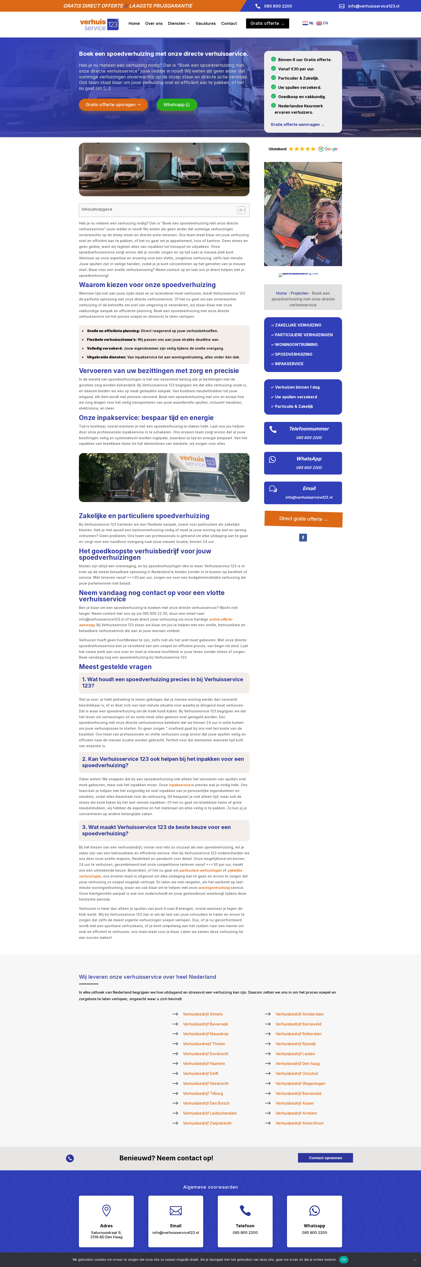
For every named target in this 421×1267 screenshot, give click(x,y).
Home (134, 23)
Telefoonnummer (309, 429)
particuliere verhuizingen (200, 870)
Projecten (299, 293)
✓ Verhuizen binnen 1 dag (295, 387)
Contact (229, 23)
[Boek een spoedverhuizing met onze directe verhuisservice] (303, 265)
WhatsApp (308, 459)
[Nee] (414, 1259)
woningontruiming (214, 887)
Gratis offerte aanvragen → (298, 124)
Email (309, 488)
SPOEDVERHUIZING (293, 354)
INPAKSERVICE (289, 363)
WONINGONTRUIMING (296, 344)
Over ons (154, 23)
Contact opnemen (325, 1157)
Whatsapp (174, 104)
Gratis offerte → (267, 23)
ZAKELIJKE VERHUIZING (298, 325)
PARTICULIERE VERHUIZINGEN (304, 334)
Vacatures (206, 23)
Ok (344, 1259)
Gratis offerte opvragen (110, 104)
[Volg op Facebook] (303, 537)
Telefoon (245, 1225)
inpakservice (179, 785)
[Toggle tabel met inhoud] (238, 210)
